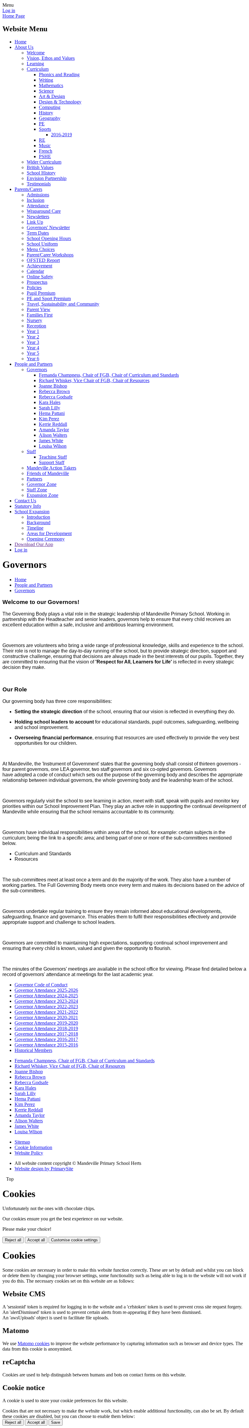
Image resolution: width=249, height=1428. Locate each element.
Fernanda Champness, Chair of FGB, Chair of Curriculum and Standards (109, 375)
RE (42, 140)
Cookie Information (33, 1147)
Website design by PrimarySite (44, 1168)
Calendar (35, 271)
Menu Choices (41, 249)
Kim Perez (49, 418)
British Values (40, 167)
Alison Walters (53, 435)
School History (41, 172)
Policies (34, 287)
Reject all (13, 1240)
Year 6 (33, 358)
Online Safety (40, 276)
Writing (46, 80)
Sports (45, 129)
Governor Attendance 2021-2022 (46, 1012)
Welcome (36, 52)
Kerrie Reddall (53, 424)
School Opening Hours (49, 238)
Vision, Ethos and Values (51, 58)
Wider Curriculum (44, 162)
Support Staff (51, 462)
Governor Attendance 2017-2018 (46, 1033)
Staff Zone (37, 489)
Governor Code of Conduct (41, 984)
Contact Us (25, 500)
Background (38, 522)
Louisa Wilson (53, 446)
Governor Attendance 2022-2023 (46, 1006)
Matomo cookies (33, 1343)
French (45, 151)
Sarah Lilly (49, 407)
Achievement (39, 265)
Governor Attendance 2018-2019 (46, 1028)
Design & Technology (60, 101)
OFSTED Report (43, 260)
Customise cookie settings (74, 1240)
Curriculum (38, 69)
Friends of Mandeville (48, 473)
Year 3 (33, 342)
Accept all (36, 1240)
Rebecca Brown (54, 391)
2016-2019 (61, 134)
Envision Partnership (47, 178)
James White (51, 440)
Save (55, 1422)
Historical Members (33, 1050)
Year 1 (33, 331)
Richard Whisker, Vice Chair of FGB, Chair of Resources (94, 380)
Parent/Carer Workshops (50, 254)
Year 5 (33, 353)
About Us (24, 47)
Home (20, 41)
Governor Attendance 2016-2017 (46, 1039)
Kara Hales (49, 402)
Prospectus (37, 282)
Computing (49, 107)
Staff (31, 451)
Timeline (35, 528)
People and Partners (34, 364)
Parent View (38, 309)
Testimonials (39, 183)
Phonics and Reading (59, 74)
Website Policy (29, 1152)
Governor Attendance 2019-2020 (46, 1023)
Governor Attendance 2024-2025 (46, 995)
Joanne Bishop (53, 385)
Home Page (13, 16)
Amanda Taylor (54, 429)
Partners (34, 478)
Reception (36, 325)
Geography (49, 118)
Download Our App (34, 544)
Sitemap (22, 1142)
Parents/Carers (28, 189)
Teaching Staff (53, 457)
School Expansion (32, 511)
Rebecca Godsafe (56, 396)
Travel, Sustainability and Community (63, 304)
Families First (40, 314)
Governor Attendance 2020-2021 (46, 1017)
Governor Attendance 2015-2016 (46, 1044)
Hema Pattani (52, 413)
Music (45, 145)
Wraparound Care (44, 211)
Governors (37, 369)
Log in (8, 10)
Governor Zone (41, 484)
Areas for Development (49, 533)
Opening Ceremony (46, 538)
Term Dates (38, 233)
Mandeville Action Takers (51, 467)
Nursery (34, 320)
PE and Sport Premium (49, 298)
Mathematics (51, 85)
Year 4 (33, 347)
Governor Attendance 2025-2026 (46, 990)
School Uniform (42, 243)
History (46, 112)
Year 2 (33, 336)
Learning (35, 63)
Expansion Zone (42, 495)
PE (42, 123)
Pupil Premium (41, 293)
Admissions (38, 194)
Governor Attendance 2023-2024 (46, 1001)
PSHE (45, 156)
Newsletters (38, 216)
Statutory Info (28, 506)
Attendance (38, 205)
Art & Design (52, 96)
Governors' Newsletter (48, 227)
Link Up (35, 222)
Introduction (38, 517)
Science (46, 90)
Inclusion (35, 200)
